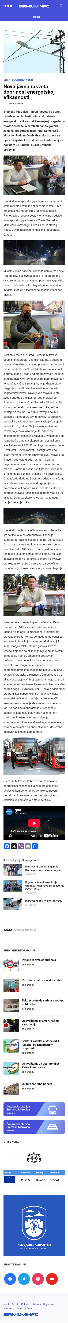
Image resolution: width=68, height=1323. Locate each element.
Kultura (25, 1304)
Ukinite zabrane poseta (37, 1083)
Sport (15, 1304)
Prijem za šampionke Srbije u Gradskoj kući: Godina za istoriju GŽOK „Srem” (45, 886)
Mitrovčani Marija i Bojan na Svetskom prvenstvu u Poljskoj (43, 868)
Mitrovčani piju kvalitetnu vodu (43, 900)
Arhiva (28, 1308)
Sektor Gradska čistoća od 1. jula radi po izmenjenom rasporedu (41, 1045)
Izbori (19, 1308)
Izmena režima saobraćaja (39, 959)
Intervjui (7, 1308)
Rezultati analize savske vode (41, 980)
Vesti (29, 79)
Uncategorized (14, 79)
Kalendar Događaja (43, 1304)
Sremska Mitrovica (25, 930)
